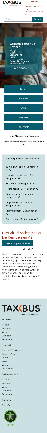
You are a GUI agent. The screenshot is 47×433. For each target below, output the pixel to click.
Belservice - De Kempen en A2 (20, 183)
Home (11, 136)
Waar (4, 332)
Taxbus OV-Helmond (12, 350)
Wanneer (6, 335)
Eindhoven (7, 319)
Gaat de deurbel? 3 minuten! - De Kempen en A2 (22, 196)
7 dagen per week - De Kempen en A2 (22, 160)
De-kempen (22, 136)
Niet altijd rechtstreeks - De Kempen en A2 (19, 177)
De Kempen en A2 (10, 374)
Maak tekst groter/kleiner (17, 243)
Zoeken (37, 19)
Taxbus (5, 324)
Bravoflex (6, 400)
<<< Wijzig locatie (18, 67)
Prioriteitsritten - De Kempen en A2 (21, 212)
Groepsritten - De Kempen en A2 (22, 219)
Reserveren (7, 339)
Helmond (6, 345)
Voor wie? (6, 328)
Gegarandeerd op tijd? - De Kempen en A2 (19, 204)
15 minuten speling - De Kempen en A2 (22, 168)
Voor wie (6, 357)
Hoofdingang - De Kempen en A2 (22, 188)
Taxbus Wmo (8, 354)
